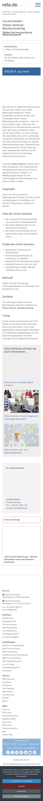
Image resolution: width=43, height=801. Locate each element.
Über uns (5, 709)
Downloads (6, 682)
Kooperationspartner (10, 716)
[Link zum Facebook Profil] (8, 752)
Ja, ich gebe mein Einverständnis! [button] (21, 781)
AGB (14, 744)
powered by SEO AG (21, 760)
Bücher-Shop (7, 734)
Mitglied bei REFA (9, 719)
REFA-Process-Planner (11, 649)
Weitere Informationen (21, 796)
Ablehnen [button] (21, 786)
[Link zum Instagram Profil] (34, 752)
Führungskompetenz (10, 634)
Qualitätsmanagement (11, 667)
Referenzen (6, 722)
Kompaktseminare (9, 621)
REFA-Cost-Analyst (9, 652)
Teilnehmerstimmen (9, 728)
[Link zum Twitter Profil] (17, 752)
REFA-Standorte (8, 679)
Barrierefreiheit (30, 748)
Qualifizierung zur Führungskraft (15, 655)
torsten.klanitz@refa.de (16, 508)
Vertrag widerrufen (14, 748)
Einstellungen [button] (21, 791)
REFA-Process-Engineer (11, 658)
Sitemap (5, 698)
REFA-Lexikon (7, 692)
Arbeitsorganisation (9, 628)
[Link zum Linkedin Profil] (25, 752)
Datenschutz (34, 744)
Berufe (5, 701)
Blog (4, 731)
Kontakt (7, 744)
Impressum (22, 744)
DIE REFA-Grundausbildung (13, 645)
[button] (38, 5)
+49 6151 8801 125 (18, 505)
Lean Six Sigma (8, 664)
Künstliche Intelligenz (10, 637)
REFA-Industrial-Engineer (12, 661)
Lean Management (9, 631)
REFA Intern (6, 725)
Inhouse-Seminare (9, 624)
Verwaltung (6, 670)
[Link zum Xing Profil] (21, 752)
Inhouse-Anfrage (12, 519)
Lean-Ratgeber (8, 688)
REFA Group (7, 713)
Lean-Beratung (8, 695)
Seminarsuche (7, 618)
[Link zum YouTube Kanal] (30, 752)
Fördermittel (7, 685)
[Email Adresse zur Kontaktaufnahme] (12, 752)
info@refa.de (12, 610)
